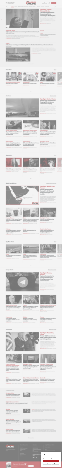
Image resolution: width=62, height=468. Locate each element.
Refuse (55, 463)
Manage (47, 463)
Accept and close (51, 461)
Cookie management (54, 458)
